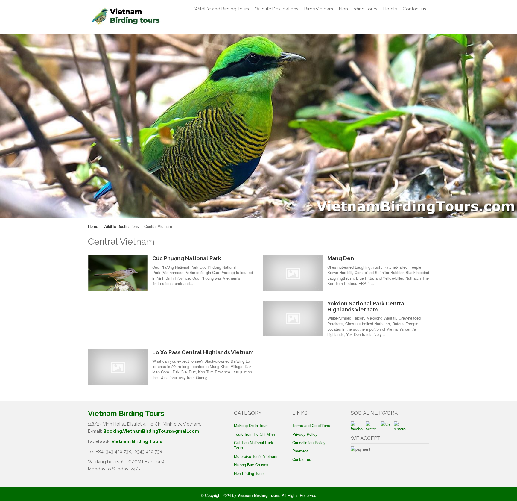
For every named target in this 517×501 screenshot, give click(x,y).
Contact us (414, 9)
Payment (300, 451)
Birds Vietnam (318, 9)
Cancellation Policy (309, 442)
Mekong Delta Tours (251, 425)
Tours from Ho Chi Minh (254, 434)
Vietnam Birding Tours (137, 441)
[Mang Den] (293, 273)
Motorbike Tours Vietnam (255, 456)
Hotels (390, 9)
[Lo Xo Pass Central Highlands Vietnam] (118, 367)
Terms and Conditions (311, 425)
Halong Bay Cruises (251, 464)
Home (93, 226)
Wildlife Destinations (276, 9)
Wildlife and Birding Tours (221, 9)
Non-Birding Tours (358, 9)
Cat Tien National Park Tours (253, 445)
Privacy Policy (304, 434)
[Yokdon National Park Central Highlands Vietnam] (293, 318)
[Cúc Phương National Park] (118, 273)
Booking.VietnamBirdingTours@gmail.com (151, 431)
